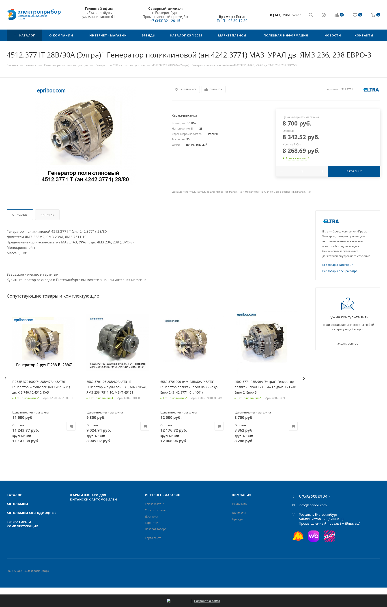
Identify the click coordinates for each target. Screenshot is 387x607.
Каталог (14, 495)
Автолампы (17, 504)
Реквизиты (239, 504)
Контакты (239, 513)
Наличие (47, 214)
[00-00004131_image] (85, 135)
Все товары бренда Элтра (339, 271)
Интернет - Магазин (163, 495)
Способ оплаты (155, 510)
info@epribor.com (313, 505)
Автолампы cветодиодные (31, 513)
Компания (242, 495)
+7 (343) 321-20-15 (165, 20)
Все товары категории (337, 265)
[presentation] (5, 378)
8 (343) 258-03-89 (284, 15)
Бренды (237, 519)
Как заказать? (154, 504)
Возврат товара (155, 529)
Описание (19, 214)
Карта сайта (153, 538)
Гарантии (151, 523)
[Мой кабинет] (324, 15)
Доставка (151, 516)
